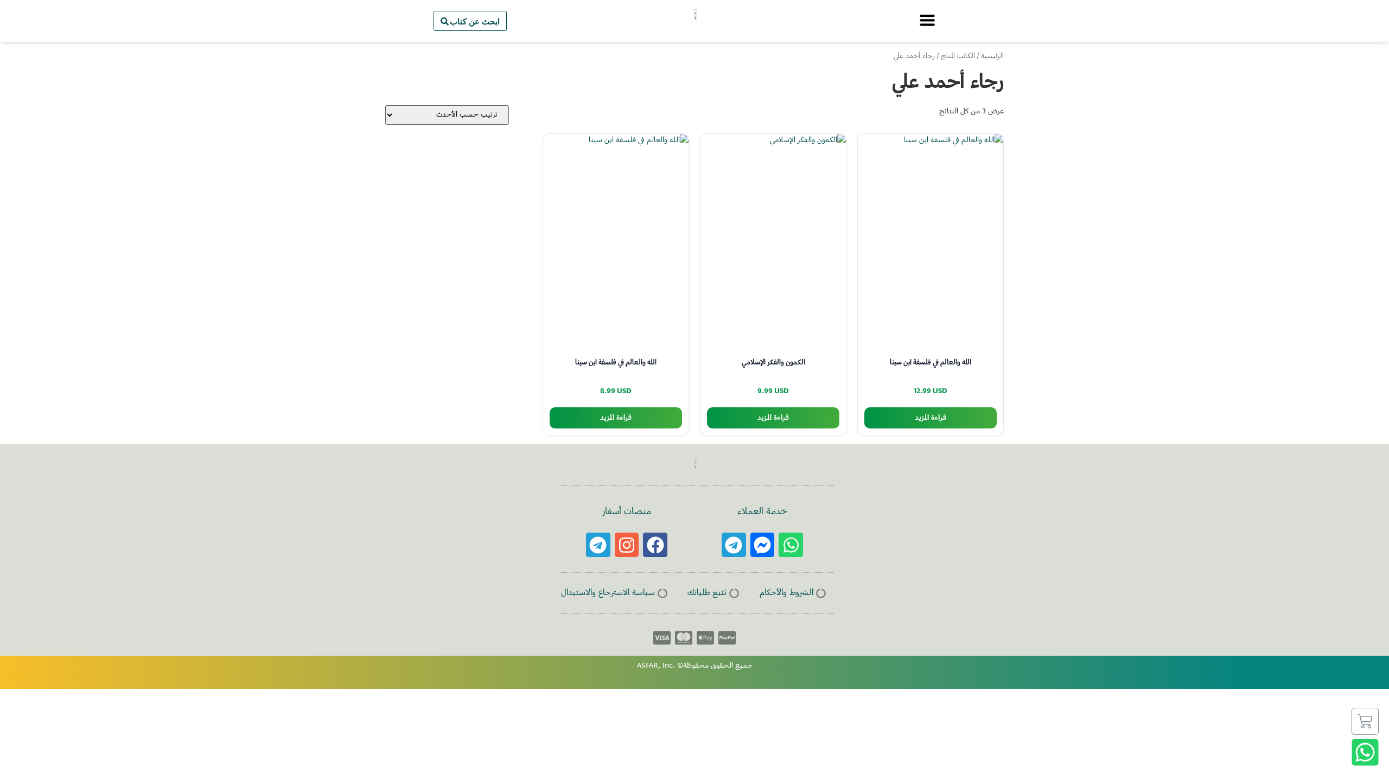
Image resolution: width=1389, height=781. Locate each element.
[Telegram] (734, 545)
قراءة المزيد (930, 418)
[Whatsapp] (791, 545)
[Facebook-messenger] (762, 545)
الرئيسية (992, 56)
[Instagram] (627, 545)
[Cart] (1365, 721)
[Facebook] (655, 545)
